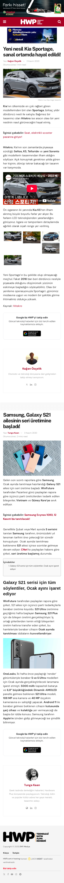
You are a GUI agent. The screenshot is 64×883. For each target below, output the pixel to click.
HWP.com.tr (8, 858)
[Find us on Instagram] (16, 874)
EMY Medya (25, 846)
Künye (6, 853)
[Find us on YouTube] (12, 874)
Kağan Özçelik (14, 61)
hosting (17, 858)
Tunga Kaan (13, 433)
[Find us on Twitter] (4, 874)
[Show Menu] (4, 21)
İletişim (16, 853)
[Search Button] (59, 21)
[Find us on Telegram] (20, 874)
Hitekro (17, 306)
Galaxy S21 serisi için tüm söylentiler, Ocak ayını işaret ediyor (34, 567)
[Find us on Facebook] (8, 874)
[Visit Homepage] (32, 21)
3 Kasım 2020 (33, 61)
